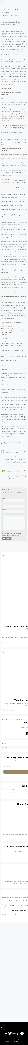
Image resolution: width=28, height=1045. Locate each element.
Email (4, 503)
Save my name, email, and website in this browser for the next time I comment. (12, 534)
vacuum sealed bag (18, 165)
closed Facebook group (13, 849)
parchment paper (17, 155)
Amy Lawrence (10, 469)
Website (4, 509)
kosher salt (7, 328)
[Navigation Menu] (25, 2)
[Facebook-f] (6, 1033)
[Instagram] (14, 1033)
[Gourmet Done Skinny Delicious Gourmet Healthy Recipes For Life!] (8, 2)
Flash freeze (5, 158)
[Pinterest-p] (18, 1033)
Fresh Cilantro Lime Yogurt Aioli (19, 910)
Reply (25, 451)
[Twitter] (10, 1033)
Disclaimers (20, 1041)
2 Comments (16, 15)
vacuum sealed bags (16, 162)
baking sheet (13, 114)
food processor (8, 101)
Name (4, 498)
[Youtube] (22, 1033)
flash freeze (5, 114)
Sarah (7, 450)
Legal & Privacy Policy (10, 1041)
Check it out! (13, 292)
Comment (5, 515)
